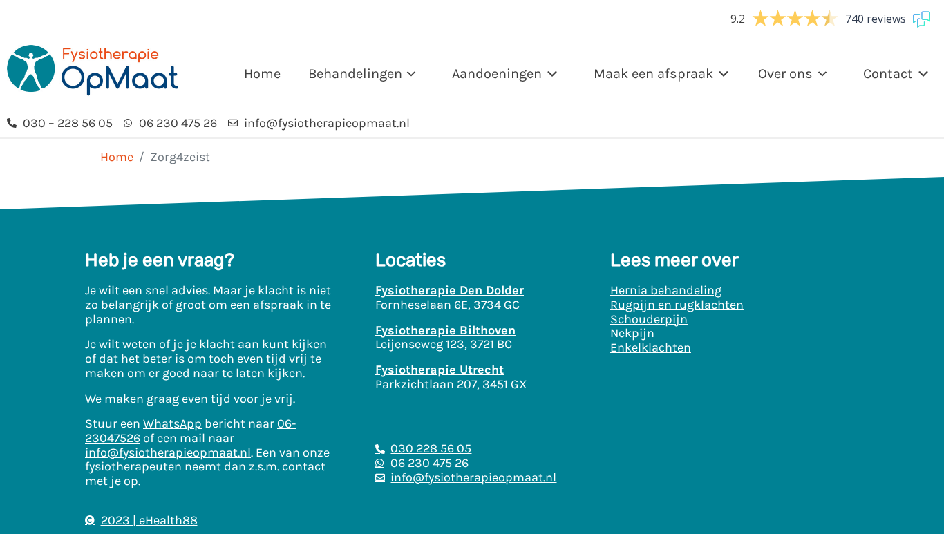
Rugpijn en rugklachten (677, 304)
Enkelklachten (650, 347)
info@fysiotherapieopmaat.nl (168, 452)
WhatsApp (172, 423)
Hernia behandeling (665, 290)
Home (262, 74)
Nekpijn (632, 333)
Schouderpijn (649, 319)
